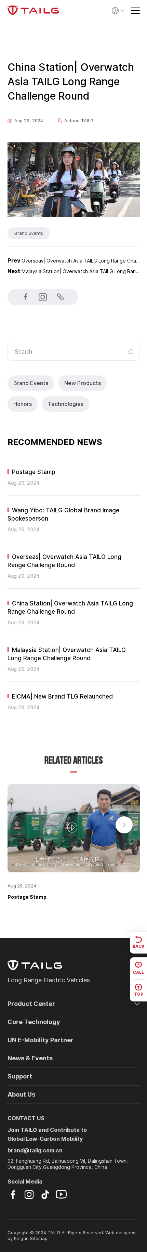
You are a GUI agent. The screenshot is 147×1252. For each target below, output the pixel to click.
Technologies (65, 404)
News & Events (30, 1058)
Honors (22, 404)
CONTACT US (26, 1118)
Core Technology (34, 1021)
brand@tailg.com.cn (35, 1150)
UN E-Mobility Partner (41, 1040)
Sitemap (39, 1238)
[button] (124, 824)
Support (20, 1076)
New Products (82, 383)
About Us (21, 1094)
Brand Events (30, 383)
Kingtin (21, 1238)
